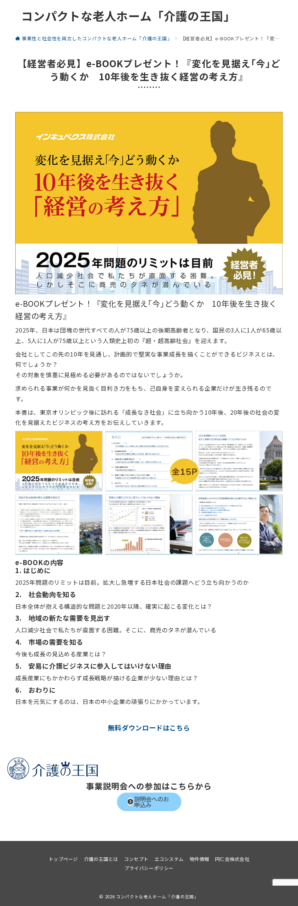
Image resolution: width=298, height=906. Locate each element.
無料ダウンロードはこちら (149, 727)
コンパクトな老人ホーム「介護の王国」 (128, 15)
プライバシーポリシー (148, 868)
